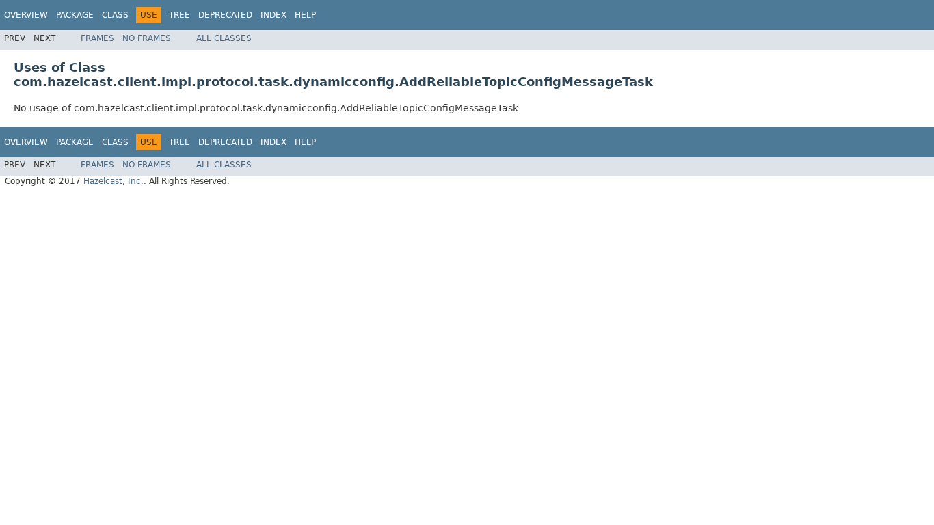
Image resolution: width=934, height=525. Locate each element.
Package (75, 15)
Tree (179, 15)
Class (115, 15)
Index (273, 15)
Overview (26, 15)
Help (305, 15)
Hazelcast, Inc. (113, 181)
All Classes (224, 38)
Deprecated (225, 15)
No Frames (146, 38)
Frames (97, 38)
